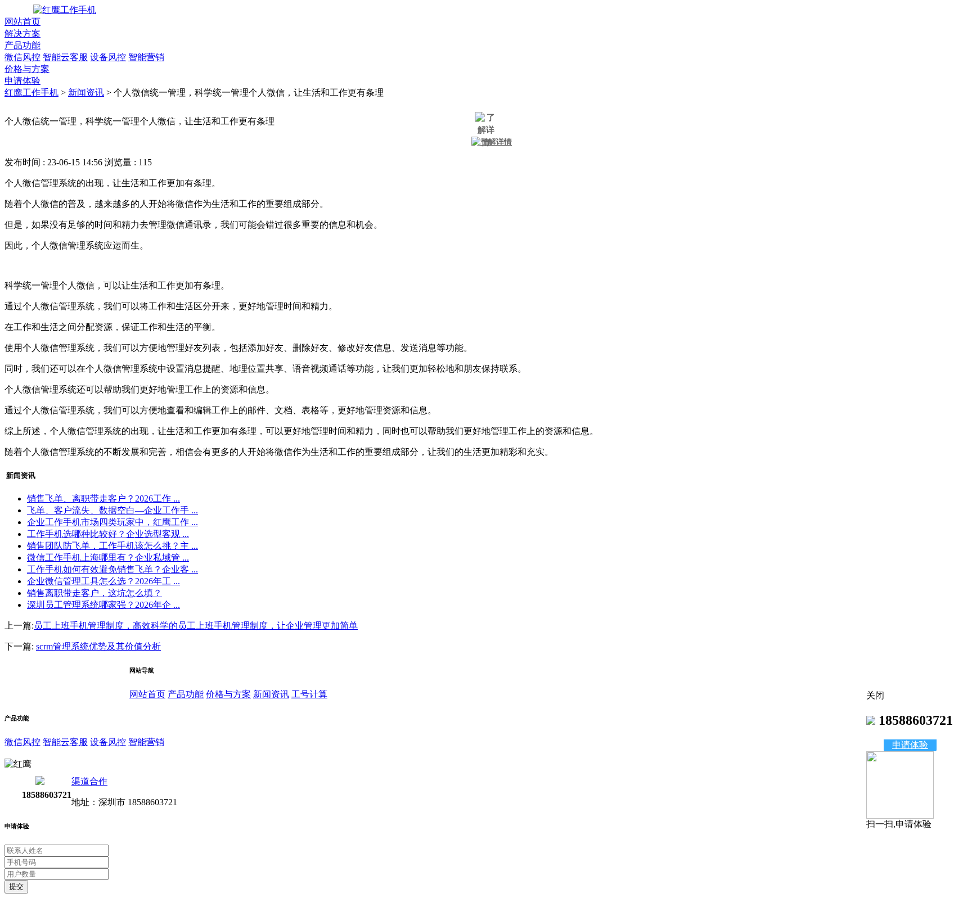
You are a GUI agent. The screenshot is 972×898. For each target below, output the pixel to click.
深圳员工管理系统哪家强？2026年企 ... (103, 605)
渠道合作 (89, 781)
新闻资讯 (86, 92)
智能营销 (146, 57)
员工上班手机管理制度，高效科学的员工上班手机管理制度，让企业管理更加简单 (196, 625)
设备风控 (108, 57)
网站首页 (22, 21)
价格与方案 (27, 69)
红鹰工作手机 (31, 92)
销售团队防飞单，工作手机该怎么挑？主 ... (112, 545)
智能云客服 (65, 57)
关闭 (875, 695)
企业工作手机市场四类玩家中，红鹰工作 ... (112, 522)
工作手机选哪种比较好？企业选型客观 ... (108, 534)
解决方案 (22, 33)
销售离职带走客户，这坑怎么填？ (94, 593)
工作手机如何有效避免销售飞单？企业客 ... (112, 569)
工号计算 (309, 694)
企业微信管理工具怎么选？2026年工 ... (103, 581)
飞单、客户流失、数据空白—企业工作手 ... (112, 510)
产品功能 (22, 45)
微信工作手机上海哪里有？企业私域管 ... (108, 557)
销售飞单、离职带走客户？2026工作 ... (103, 498)
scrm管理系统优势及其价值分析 (98, 646)
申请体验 (22, 80)
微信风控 (22, 57)
